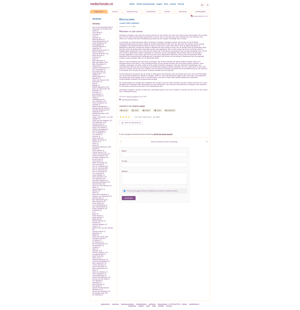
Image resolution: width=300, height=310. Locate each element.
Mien (94, 187)
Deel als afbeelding (133, 122)
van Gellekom (97, 101)
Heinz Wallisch (98, 274)
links (166, 4)
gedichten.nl (194, 304)
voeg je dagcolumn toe (200, 16)
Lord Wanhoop (98, 275)
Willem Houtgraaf (99, 129)
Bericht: (125, 171)
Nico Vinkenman (98, 268)
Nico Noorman (97, 201)
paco (94, 214)
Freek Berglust (98, 43)
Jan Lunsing (97, 164)
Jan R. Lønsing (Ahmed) (101, 27)
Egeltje (95, 85)
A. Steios (95, 240)
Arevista (95, 34)
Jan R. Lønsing (98, 168)
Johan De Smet (98, 237)
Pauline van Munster (100, 196)
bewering (182, 11)
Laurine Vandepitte (99, 261)
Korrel (94, 149)
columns (115, 304)
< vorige (122, 23)
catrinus (95, 57)
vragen (159, 4)
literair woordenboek (146, 4)
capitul (147, 110)
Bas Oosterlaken (98, 207)
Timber (95, 247)
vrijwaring (132, 306)
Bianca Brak (97, 52)
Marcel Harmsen (98, 113)
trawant (95, 251)
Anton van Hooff (98, 127)
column (115, 11)
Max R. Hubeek (98, 131)
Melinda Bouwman (99, 50)
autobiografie (200, 11)
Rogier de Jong (98, 140)
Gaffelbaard (97, 99)
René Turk (96, 256)
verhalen (152, 304)
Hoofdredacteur (98, 126)
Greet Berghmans (99, 41)
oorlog (142, 106)
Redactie (95, 219)
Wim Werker (97, 284)
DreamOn (96, 82)
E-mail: (124, 161)
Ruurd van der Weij (99, 279)
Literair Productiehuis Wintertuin (100, 288)
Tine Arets (96, 32)
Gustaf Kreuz (97, 152)
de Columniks (97, 71)
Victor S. (95, 226)
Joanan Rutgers (98, 224)
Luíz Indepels (97, 133)
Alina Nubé (96, 203)
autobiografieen (175, 304)
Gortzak (95, 105)
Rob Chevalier (97, 61)
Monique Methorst (99, 182)
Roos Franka (97, 96)
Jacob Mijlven (97, 189)
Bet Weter (96, 286)
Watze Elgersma (98, 87)
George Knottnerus (99, 147)
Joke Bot (95, 48)
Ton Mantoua (97, 178)
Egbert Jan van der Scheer (102, 228)
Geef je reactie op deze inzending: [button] (164, 142)
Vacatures (96, 19)
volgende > (135, 23)
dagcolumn (98, 11)
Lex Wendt (96, 281)
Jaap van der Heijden (100, 120)
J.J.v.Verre (96, 134)
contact (173, 4)
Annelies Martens (99, 180)
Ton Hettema (97, 122)
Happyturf (96, 112)
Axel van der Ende (99, 89)
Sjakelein (95, 233)
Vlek (94, 270)
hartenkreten (141, 304)
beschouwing (132, 11)
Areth (94, 31)
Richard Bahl (97, 39)
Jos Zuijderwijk (98, 293)
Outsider (95, 210)
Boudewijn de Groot (100, 108)
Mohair (95, 191)
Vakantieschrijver (99, 259)
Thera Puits (96, 215)
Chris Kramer (97, 150)
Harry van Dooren (99, 80)
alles (128, 23)
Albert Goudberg (98, 106)
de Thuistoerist (98, 244)
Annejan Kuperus (99, 157)
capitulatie (171, 110)
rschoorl (95, 222)
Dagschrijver (97, 73)
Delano (95, 75)
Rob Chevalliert (98, 64)
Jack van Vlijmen (99, 272)
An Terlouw (96, 242)
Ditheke (95, 78)
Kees (94, 145)
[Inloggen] (207, 5)
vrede (136, 110)
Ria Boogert (96, 45)
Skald (94, 235)
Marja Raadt (97, 217)
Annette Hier (97, 124)
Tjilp (94, 249)
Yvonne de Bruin (98, 53)
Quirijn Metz (97, 184)
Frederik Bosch (98, 46)
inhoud (181, 4)
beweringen (162, 304)
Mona (94, 193)
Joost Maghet (97, 175)
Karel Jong (96, 138)
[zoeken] (202, 5)
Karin (94, 143)
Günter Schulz (97, 231)
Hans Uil (95, 258)
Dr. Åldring (96, 295)
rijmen (132, 4)
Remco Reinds (97, 221)
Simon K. (95, 141)
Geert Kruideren (98, 156)
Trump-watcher (98, 252)
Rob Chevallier (98, 62)
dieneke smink (98, 238)
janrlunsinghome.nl (130, 99)
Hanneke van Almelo (100, 29)
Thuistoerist (97, 245)
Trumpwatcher (98, 254)
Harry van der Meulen (100, 186)
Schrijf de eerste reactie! (163, 134)
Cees (94, 59)
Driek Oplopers (98, 208)
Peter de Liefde (98, 163)
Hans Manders (98, 177)
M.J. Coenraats (98, 69)
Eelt (93, 83)
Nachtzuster (97, 198)
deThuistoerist (97, 76)
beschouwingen (127, 304)
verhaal (167, 11)
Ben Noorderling (98, 200)
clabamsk (96, 66)
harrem (95, 115)
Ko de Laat (96, 159)
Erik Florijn (96, 94)
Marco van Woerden (100, 291)
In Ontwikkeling (98, 205)
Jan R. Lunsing (98, 166)
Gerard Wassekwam (100, 277)
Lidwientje (96, 161)
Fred (94, 97)
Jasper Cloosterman (100, 68)
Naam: (124, 151)
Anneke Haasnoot (99, 110)
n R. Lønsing (97, 173)
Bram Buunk (97, 55)
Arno (94, 36)
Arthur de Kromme (99, 154)
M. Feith (95, 92)
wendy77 (95, 282)
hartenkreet (151, 11)
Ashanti (95, 38)
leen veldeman (98, 263)
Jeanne (95, 136)
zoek (154, 306)
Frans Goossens (98, 103)
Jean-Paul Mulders (99, 194)
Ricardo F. (96, 90)
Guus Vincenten (98, 267)
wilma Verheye (98, 265)
